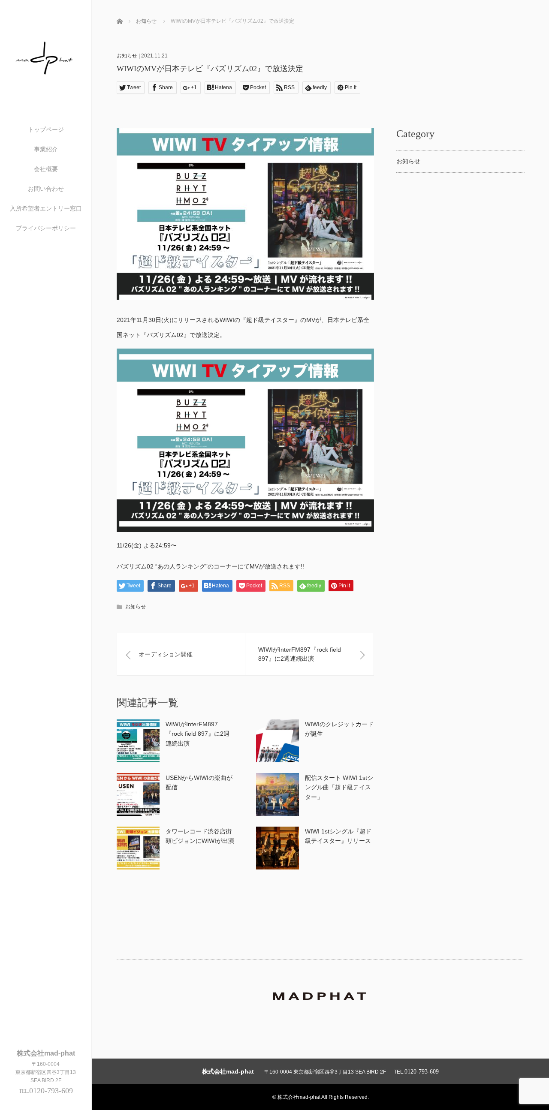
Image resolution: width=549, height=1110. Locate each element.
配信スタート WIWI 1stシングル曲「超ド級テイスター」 (339, 787)
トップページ (46, 129)
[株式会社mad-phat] (45, 90)
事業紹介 (46, 149)
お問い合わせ (46, 188)
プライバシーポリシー (46, 228)
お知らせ (127, 56)
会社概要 (46, 168)
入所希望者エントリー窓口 (46, 208)
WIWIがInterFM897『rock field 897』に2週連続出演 (197, 734)
